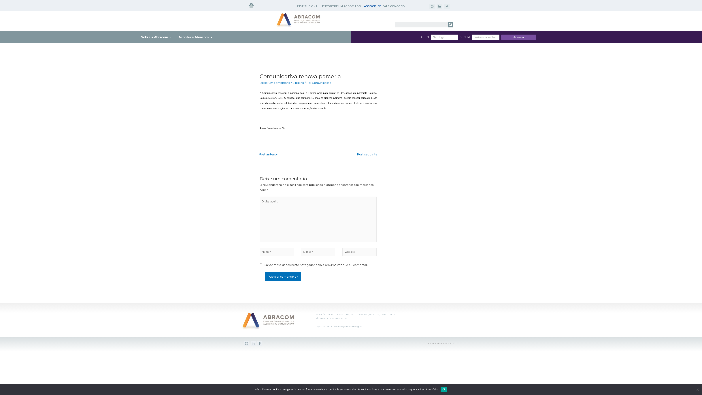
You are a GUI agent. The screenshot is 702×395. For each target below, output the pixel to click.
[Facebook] (259, 343)
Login (424, 37)
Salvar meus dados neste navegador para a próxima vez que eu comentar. (316, 265)
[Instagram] (432, 6)
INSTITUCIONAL (308, 6)
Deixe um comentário (275, 82)
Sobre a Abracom (154, 37)
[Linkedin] (253, 343)
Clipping (298, 82)
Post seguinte (369, 154)
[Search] (450, 24)
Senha (465, 37)
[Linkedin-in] (439, 6)
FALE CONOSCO (393, 6)
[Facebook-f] (447, 6)
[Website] (359, 252)
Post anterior (266, 154)
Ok (444, 389)
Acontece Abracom (194, 37)
